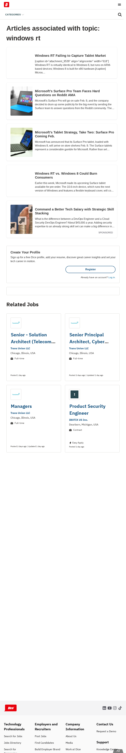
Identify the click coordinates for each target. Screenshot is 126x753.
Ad (118, 750)
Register (90, 269)
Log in (111, 277)
